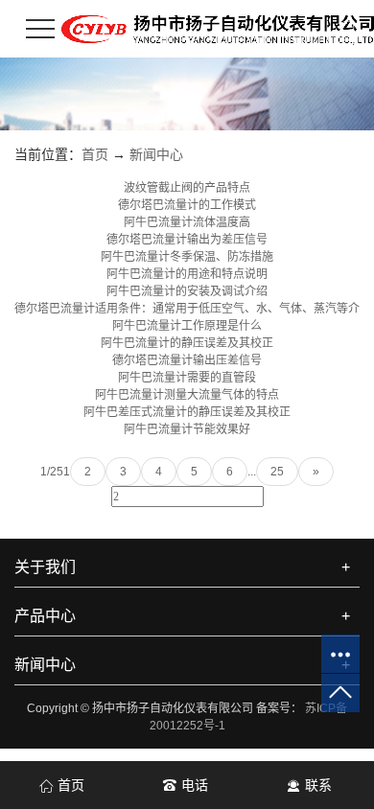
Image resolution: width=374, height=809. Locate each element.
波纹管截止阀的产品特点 (187, 188)
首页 (95, 154)
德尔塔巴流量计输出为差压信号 (187, 239)
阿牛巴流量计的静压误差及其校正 (187, 343)
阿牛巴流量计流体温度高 (187, 222)
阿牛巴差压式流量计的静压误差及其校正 (187, 412)
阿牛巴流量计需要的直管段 (187, 377)
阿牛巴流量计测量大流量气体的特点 (187, 395)
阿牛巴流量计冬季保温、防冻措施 (187, 257)
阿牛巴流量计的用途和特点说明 (187, 274)
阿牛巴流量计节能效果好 (187, 429)
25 (277, 471)
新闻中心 (156, 154)
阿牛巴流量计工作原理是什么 (187, 326)
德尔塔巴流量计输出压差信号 (187, 360)
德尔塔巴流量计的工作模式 (187, 205)
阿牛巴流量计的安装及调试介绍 (187, 291)
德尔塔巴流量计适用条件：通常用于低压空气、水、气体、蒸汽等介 (187, 308)
